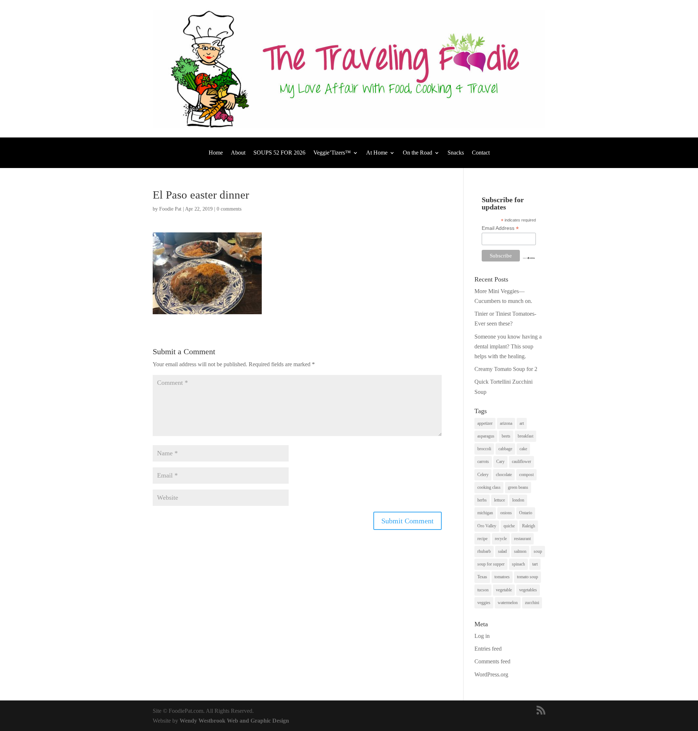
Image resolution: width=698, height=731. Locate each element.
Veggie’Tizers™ (332, 153)
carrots (483, 461)
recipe (482, 538)
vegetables (528, 589)
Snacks (456, 153)
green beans (518, 487)
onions (506, 512)
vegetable (504, 589)
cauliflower (521, 461)
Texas (482, 576)
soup (538, 551)
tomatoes (502, 576)
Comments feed (492, 661)
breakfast (525, 436)
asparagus (485, 436)
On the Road (417, 153)
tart (535, 564)
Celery (483, 474)
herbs (482, 500)
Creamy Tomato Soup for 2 (505, 369)
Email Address (500, 228)
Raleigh (528, 525)
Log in (482, 636)
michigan (485, 512)
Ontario (525, 512)
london (518, 500)
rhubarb (484, 551)
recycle (501, 538)
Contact (481, 153)
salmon (520, 551)
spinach (518, 564)
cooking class (489, 487)
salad (502, 551)
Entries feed (488, 649)
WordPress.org (491, 674)
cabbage (505, 448)
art (522, 423)
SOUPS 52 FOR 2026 (279, 153)
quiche (509, 525)
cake (523, 448)
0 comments (229, 209)
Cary (500, 461)
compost (526, 474)
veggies (483, 602)
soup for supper (491, 564)
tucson (483, 589)
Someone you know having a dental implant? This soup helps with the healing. (508, 346)
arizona (506, 423)
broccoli (484, 448)
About (238, 153)
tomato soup (527, 576)
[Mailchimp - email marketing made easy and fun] (528, 257)
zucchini (532, 602)
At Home (377, 153)
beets (506, 436)
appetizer (485, 423)
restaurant (522, 538)
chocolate (504, 474)
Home (216, 153)
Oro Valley (486, 525)
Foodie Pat (170, 209)
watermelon (508, 602)
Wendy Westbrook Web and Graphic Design (234, 721)
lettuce (499, 500)
